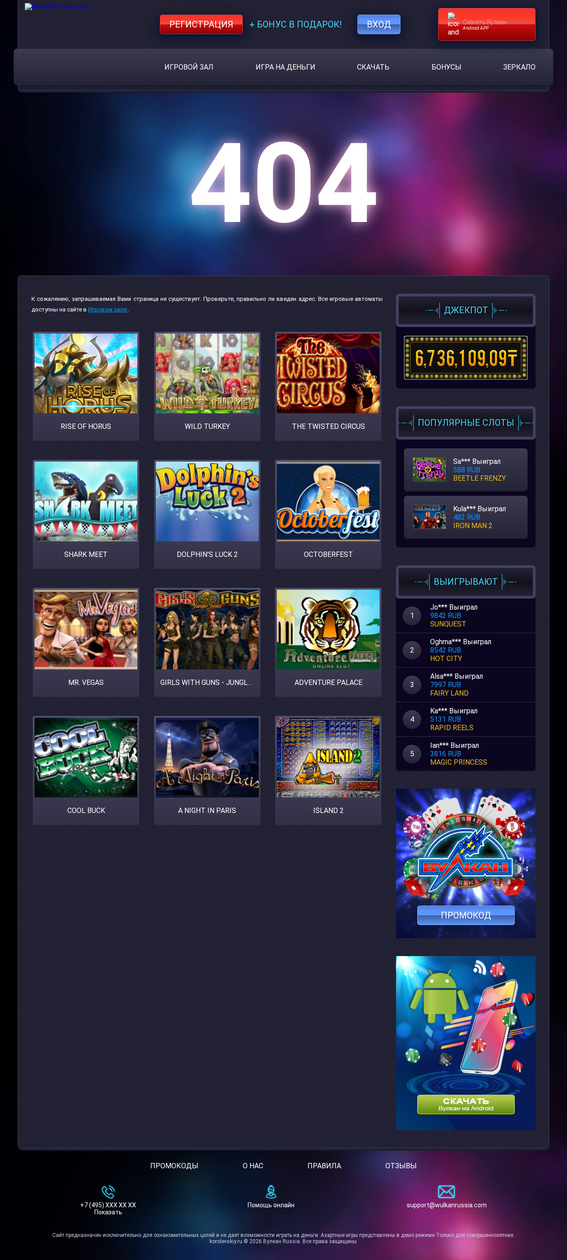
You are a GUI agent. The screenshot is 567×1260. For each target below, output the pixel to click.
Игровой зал (189, 67)
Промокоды (174, 1166)
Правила (324, 1166)
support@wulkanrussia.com (447, 1205)
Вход (379, 24)
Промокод (466, 915)
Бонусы (446, 67)
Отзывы (401, 1166)
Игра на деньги (285, 67)
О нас (253, 1166)
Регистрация (201, 24)
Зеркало (519, 67)
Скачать (373, 67)
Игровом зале (108, 309)
